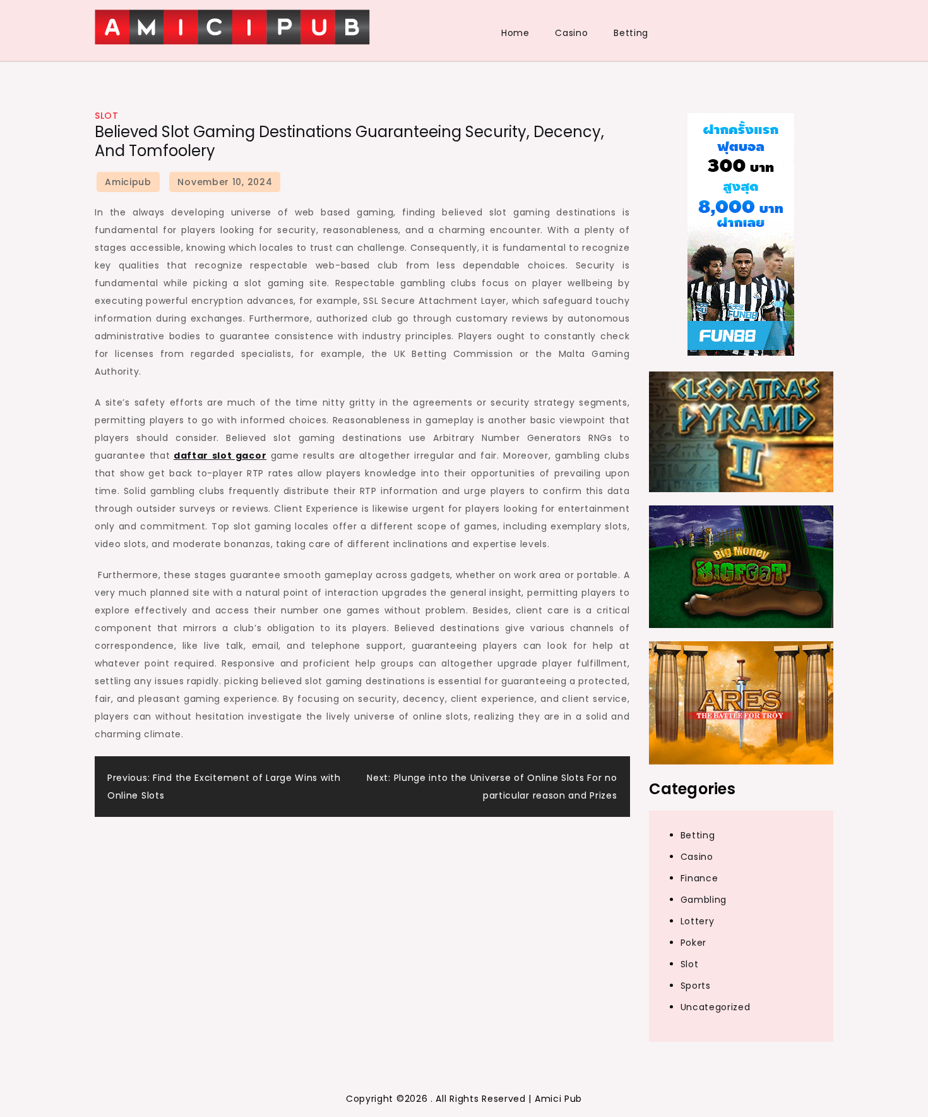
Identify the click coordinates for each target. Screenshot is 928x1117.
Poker (694, 942)
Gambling (704, 899)
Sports (696, 985)
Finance (699, 878)
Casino (571, 33)
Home (515, 33)
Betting (631, 33)
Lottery (698, 921)
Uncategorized (716, 1007)
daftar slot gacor (220, 455)
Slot (106, 115)
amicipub (128, 182)
